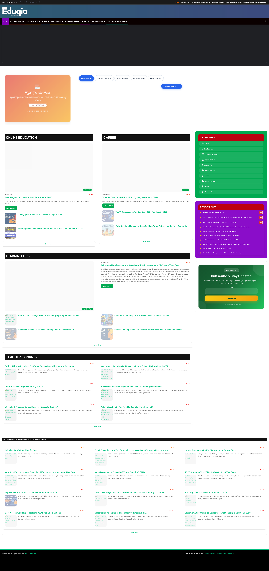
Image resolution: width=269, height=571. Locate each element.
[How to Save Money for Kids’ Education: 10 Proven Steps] (134, 45)
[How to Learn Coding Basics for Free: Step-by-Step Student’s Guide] (10, 320)
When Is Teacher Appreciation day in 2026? (24, 387)
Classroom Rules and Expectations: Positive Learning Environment (131, 387)
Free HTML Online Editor (234, 2)
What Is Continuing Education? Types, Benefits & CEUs (130, 197)
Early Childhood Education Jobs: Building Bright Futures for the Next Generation (151, 226)
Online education (71, 21)
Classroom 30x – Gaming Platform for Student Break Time (121, 513)
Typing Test (185, 2)
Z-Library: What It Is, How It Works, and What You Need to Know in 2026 (50, 228)
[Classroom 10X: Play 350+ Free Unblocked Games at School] (107, 320)
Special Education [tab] (139, 78)
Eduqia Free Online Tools (117, 21)
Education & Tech (16, 21)
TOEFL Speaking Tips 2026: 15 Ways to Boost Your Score (210, 472)
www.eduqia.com (30, 553)
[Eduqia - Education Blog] (15, 11)
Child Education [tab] (86, 78)
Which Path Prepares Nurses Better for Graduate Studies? (31, 407)
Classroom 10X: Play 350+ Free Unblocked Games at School (141, 315)
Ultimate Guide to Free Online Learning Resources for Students (47, 330)
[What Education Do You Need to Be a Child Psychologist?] (107, 415)
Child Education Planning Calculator (255, 2)
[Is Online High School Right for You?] (30, 45)
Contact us (230, 553)
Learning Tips (56, 21)
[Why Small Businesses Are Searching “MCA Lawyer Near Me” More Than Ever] (186, 45)
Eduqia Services (32, 21)
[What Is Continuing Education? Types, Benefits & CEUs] (239, 45)
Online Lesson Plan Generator (200, 2)
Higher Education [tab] (122, 78)
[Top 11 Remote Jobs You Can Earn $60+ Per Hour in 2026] (108, 216)
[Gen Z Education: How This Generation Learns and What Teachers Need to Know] (82, 45)
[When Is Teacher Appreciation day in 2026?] (10, 395)
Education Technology (212, 154)
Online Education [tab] (155, 78)
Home (177, 2)
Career (44, 21)
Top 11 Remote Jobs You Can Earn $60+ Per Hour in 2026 (141, 212)
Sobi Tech (9, 194)
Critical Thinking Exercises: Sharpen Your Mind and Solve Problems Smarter (148, 330)
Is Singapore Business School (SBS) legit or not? (40, 214)
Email (231, 287)
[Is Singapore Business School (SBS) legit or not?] (10, 218)
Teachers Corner (98, 21)
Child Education (208, 149)
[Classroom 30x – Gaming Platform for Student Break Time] (101, 521)
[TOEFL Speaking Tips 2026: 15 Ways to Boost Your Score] (190, 480)
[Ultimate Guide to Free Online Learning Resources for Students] (10, 334)
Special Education (210, 181)
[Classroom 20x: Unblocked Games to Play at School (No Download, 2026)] (107, 374)
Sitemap (212, 553)
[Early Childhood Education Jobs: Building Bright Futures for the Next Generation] (108, 230)
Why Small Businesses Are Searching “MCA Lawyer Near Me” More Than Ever (140, 265)
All (175, 356)
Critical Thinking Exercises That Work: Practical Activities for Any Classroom (39, 366)
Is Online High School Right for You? (21, 450)
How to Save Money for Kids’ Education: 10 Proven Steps (210, 450)
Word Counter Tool (218, 2)
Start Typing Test (38, 105)
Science (84, 21)
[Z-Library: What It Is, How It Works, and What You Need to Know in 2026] (10, 233)
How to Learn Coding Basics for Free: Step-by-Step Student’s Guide (49, 315)
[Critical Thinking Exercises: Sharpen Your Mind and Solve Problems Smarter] (107, 334)
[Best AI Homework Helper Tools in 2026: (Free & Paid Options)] (11, 521)
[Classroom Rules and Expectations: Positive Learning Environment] (107, 395)
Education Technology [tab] (104, 78)
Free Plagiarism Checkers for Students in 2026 (28, 197)
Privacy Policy (221, 553)
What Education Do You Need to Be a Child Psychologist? (127, 407)
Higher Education (210, 160)
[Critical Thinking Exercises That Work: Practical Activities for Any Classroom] (10, 374)
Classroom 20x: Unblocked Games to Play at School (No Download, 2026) (134, 366)
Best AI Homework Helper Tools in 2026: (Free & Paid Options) (33, 513)
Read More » (10, 208)
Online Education (210, 170)
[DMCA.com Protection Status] (251, 567)
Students (207, 186)
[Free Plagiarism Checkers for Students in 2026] (190, 500)
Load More (97, 345)
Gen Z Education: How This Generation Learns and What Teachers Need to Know (131, 450)
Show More (48, 244)
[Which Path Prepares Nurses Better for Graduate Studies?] (10, 415)
